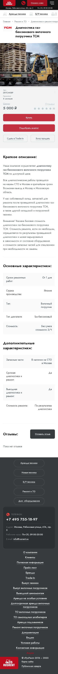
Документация (30, 632)
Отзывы (49, 104)
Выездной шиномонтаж (30, 593)
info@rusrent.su (21, 539)
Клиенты (30, 557)
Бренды (30, 572)
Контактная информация (30, 648)
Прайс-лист (30, 567)
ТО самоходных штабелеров (30, 617)
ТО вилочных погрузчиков (30, 612)
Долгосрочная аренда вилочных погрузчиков (30, 605)
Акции (30, 653)
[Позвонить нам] (23, 3)
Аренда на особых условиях (30, 598)
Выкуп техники (30, 583)
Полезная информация (30, 562)
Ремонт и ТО (21, 21)
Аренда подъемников (30, 622)
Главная (6, 21)
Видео (30, 637)
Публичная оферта (31, 666)
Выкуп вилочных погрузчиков (30, 588)
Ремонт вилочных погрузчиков (30, 627)
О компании (30, 552)
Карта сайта (27, 661)
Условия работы (30, 643)
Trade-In (30, 578)
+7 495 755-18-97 (21, 519)
